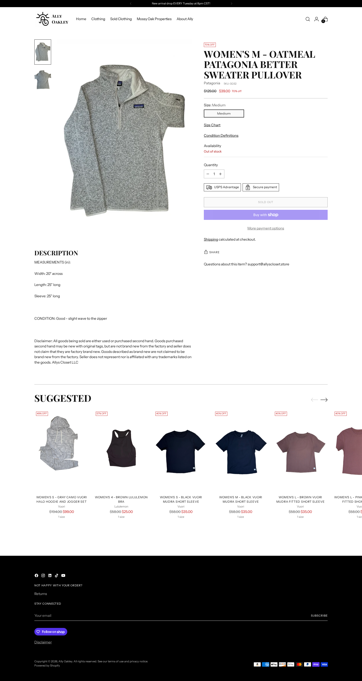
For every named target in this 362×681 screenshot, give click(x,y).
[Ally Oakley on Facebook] (36, 576)
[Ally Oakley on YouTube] (63, 576)
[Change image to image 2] (42, 79)
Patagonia (212, 83)
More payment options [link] (265, 228)
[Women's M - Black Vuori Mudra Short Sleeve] (240, 451)
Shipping (211, 239)
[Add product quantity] (220, 174)
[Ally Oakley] (52, 19)
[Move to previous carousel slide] (314, 399)
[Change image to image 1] (42, 52)
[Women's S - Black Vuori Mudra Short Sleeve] (181, 451)
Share (214, 252)
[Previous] (130, 3)
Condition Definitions (221, 135)
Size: (215, 105)
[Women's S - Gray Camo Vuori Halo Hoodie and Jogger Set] (61, 451)
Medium (224, 113)
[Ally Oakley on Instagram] (43, 576)
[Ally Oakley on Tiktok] (56, 576)
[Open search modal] (308, 19)
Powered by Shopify (47, 665)
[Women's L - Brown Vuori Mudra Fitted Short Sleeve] (300, 451)
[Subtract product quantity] (208, 174)
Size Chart (212, 125)
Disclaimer (43, 642)
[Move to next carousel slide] (324, 399)
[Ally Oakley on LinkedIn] (50, 576)
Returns (40, 594)
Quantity (211, 165)
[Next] (231, 3)
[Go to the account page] (316, 19)
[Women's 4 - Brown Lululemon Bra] (121, 451)
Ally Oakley (65, 661)
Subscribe (319, 615)
